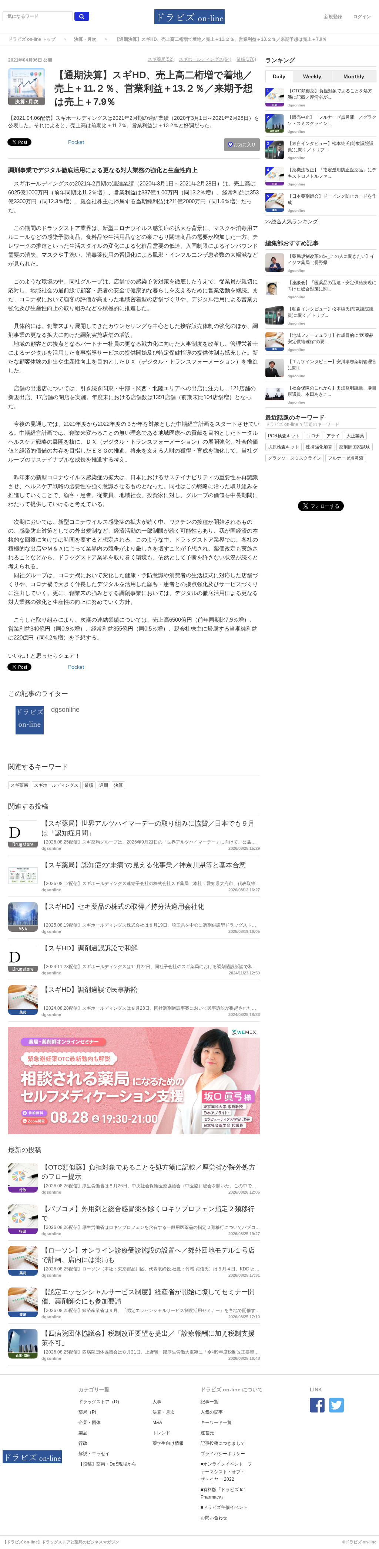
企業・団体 (89, 1422)
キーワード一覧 (216, 1422)
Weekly (312, 76)
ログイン (362, 16)
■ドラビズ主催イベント (224, 1507)
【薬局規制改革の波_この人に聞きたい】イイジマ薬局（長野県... (331, 259)
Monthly (353, 76)
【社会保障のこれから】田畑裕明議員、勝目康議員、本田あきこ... (332, 391)
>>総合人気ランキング (291, 221)
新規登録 (333, 16)
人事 (156, 1401)
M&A (157, 1422)
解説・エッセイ (94, 1453)
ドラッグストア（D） (100, 1401)
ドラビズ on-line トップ (32, 39)
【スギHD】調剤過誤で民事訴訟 (89, 989)
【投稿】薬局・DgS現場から (107, 1464)
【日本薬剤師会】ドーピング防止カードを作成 (332, 199)
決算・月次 (85, 39)
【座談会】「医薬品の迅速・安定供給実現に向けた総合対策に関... (332, 286)
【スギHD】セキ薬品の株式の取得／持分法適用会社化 (122, 906)
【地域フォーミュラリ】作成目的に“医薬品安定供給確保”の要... (330, 338)
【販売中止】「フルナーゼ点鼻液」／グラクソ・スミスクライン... (332, 120)
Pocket (76, 142)
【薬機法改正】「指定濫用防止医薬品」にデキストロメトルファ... (332, 173)
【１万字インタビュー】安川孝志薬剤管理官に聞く (332, 365)
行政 (82, 1443)
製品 (82, 1432)
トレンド (161, 1432)
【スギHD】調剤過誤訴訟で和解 (89, 948)
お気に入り (244, 144)
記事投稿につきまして (223, 1443)
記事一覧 (209, 1401)
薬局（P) (87, 1412)
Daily (279, 76)
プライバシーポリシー (223, 1453)
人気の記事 (212, 1412)
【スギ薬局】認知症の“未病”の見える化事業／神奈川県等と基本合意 (143, 865)
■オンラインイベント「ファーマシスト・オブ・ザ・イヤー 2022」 (226, 1471)
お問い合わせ (214, 1517)
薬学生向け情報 (168, 1443)
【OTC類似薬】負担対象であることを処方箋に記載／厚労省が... (330, 94)
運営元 (207, 1432)
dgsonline (65, 709)
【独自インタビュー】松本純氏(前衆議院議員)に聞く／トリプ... (330, 146)
